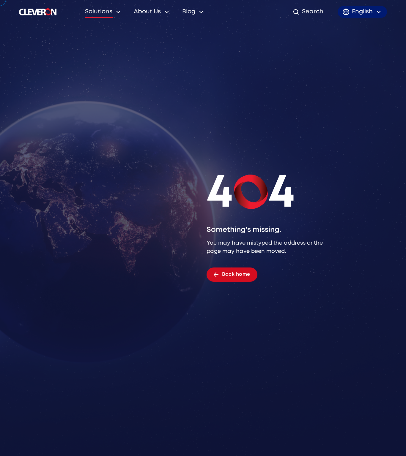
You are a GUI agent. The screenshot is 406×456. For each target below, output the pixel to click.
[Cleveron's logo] (37, 11)
